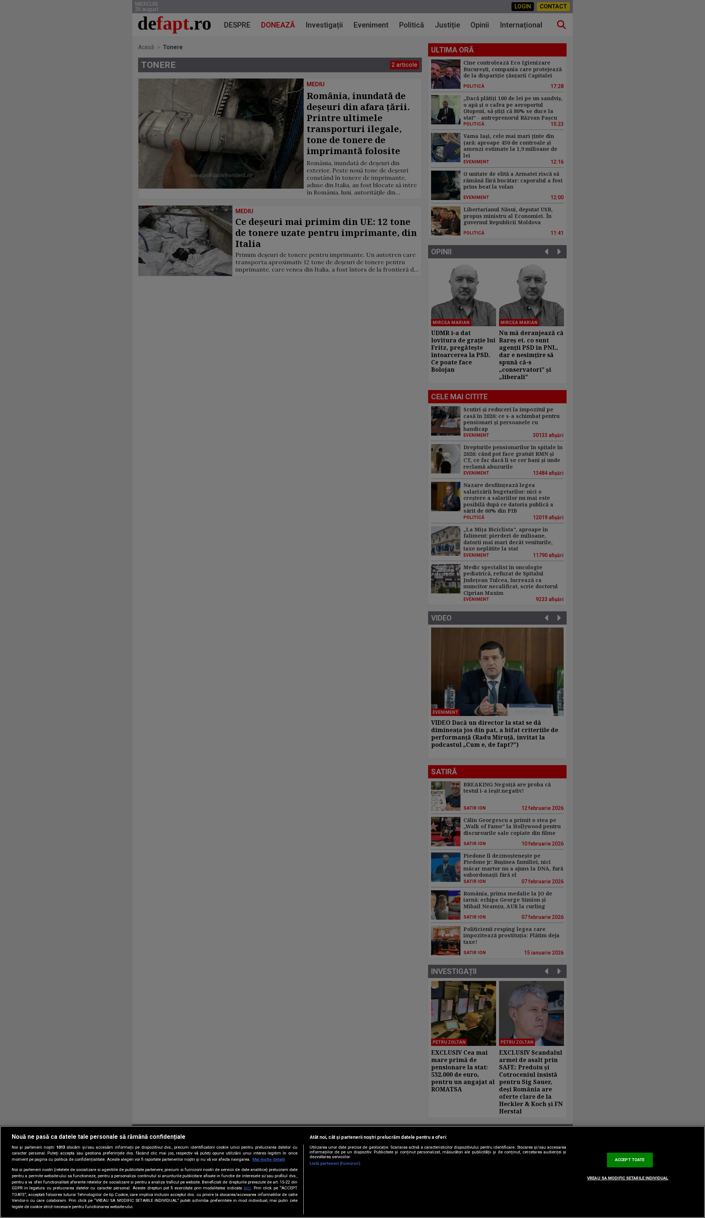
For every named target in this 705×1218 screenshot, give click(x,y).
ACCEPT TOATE (629, 1159)
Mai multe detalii (268, 1159)
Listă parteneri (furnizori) (335, 1163)
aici (247, 1188)
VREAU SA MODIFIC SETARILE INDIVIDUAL (627, 1178)
